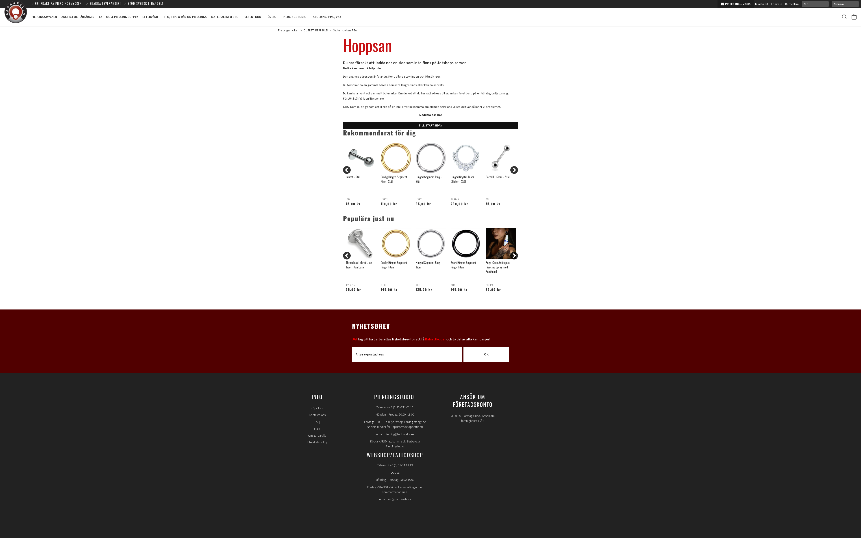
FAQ (317, 422)
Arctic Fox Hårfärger (77, 17)
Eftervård (150, 17)
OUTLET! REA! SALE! (316, 30)
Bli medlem (792, 4)
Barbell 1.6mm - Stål (497, 177)
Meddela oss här (430, 115)
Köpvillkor (317, 408)
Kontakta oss (317, 415)
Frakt (317, 429)
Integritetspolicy (317, 442)
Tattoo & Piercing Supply (118, 17)
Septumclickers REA (345, 30)
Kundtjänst (761, 4)
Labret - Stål (353, 177)
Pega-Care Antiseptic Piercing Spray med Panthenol (498, 267)
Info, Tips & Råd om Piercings (185, 17)
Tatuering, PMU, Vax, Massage (333, 17)
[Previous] (347, 170)
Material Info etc (224, 17)
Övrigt (272, 17)
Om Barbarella (317, 435)
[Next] (514, 170)
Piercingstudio (295, 17)
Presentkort (253, 17)
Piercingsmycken (44, 17)
